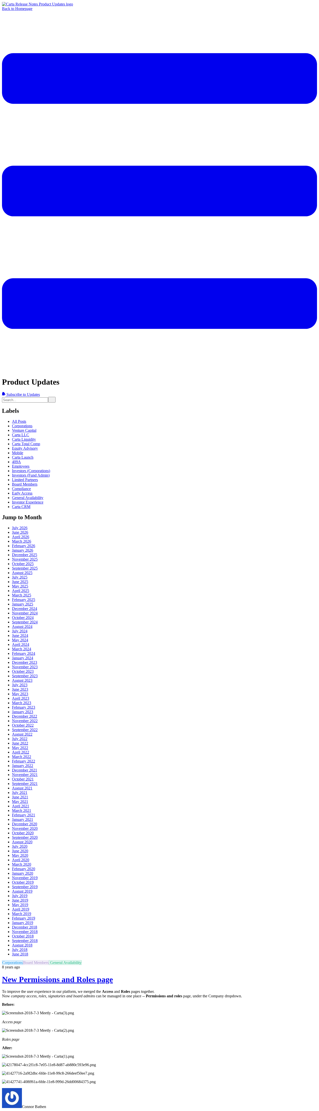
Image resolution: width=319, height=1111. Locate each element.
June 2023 (20, 689)
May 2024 (20, 640)
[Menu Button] (159, 370)
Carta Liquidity (24, 439)
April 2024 (20, 644)
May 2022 (20, 748)
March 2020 (21, 864)
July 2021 (19, 792)
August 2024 (22, 626)
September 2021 (25, 783)
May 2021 (20, 801)
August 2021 (22, 788)
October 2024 (23, 617)
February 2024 (23, 653)
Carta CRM (21, 507)
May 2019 (20, 905)
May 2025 (20, 586)
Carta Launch (22, 457)
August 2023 (22, 680)
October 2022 (23, 725)
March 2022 (21, 757)
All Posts (19, 421)
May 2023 (20, 694)
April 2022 (20, 752)
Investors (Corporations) (31, 471)
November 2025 (25, 559)
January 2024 (22, 658)
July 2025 (19, 577)
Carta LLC (20, 435)
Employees (20, 466)
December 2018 (24, 927)
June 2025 (20, 582)
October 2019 (23, 882)
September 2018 (25, 941)
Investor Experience (27, 502)
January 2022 (22, 766)
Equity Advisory (25, 448)
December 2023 (24, 662)
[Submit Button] (52, 400)
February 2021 (23, 815)
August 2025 (22, 573)
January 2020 (22, 873)
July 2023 (19, 685)
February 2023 (23, 707)
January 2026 (22, 550)
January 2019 (22, 923)
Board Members (24, 484)
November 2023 (25, 667)
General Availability (27, 498)
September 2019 (25, 887)
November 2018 (25, 932)
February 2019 (23, 918)
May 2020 (20, 855)
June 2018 (20, 954)
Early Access (22, 493)
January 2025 (22, 604)
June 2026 (20, 532)
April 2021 (20, 806)
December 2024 (24, 608)
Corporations (22, 426)
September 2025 (25, 568)
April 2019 (20, 909)
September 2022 (25, 730)
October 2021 (23, 779)
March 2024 (21, 649)
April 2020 (20, 860)
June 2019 (20, 900)
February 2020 (23, 869)
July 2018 (19, 949)
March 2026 (21, 541)
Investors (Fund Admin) (31, 475)
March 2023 (21, 703)
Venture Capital (24, 430)
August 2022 (22, 734)
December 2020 (24, 824)
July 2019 (19, 896)
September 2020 (25, 837)
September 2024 (25, 622)
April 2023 (20, 698)
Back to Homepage (17, 8)
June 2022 (20, 743)
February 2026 (23, 546)
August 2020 (22, 842)
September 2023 (25, 676)
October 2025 (23, 564)
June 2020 (20, 851)
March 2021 (21, 810)
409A (16, 462)
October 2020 (23, 833)
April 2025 (20, 591)
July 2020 (19, 846)
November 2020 (25, 828)
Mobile (17, 453)
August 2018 (22, 945)
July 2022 (19, 739)
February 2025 (23, 600)
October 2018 (23, 936)
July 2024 (19, 631)
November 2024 (25, 613)
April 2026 (20, 537)
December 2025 (24, 555)
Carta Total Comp (26, 444)
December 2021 (24, 770)
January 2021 (22, 819)
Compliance (21, 489)
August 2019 (22, 891)
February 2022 (23, 761)
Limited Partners (25, 480)
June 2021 (20, 797)
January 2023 (22, 712)
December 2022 (24, 716)
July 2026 (19, 528)
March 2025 (21, 595)
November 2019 (25, 878)
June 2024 (20, 635)
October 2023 (23, 671)
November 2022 (25, 721)
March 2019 (21, 914)
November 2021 (25, 774)
